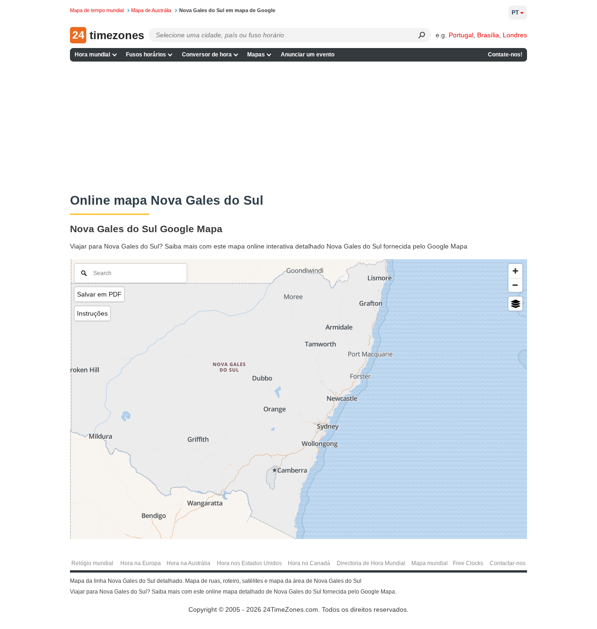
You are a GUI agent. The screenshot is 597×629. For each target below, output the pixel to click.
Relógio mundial (92, 563)
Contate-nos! (505, 54)
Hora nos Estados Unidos (249, 563)
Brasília (488, 35)
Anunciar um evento (307, 54)
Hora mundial (92, 54)
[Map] (298, 399)
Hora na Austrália (188, 563)
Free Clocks (468, 563)
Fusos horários (146, 54)
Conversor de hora (207, 54)
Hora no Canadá (309, 563)
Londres (515, 35)
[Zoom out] (515, 285)
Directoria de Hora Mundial (371, 563)
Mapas (256, 54)
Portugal (461, 35)
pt (515, 12)
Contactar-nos (508, 563)
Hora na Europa (140, 563)
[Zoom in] (515, 271)
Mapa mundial (429, 563)
